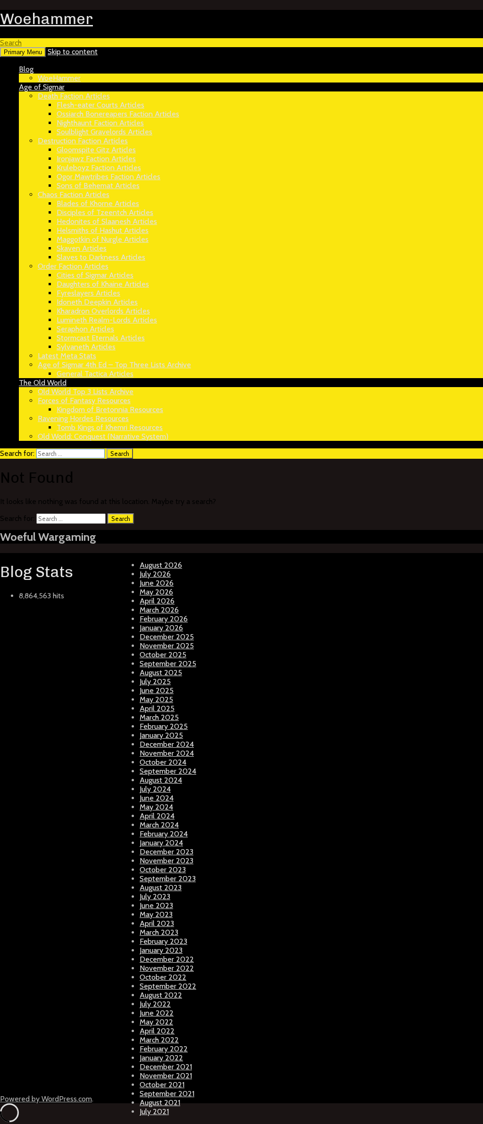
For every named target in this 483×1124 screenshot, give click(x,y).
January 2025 (161, 735)
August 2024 (161, 780)
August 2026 (161, 565)
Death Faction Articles (74, 95)
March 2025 (159, 717)
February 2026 (164, 618)
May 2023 (156, 914)
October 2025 (163, 654)
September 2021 (167, 1093)
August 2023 (161, 887)
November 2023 (166, 860)
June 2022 (157, 1012)
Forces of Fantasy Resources (84, 400)
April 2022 (157, 1030)
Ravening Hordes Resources (83, 418)
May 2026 (156, 591)
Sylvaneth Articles (86, 346)
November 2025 (167, 645)
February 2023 (163, 941)
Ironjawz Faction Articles (96, 158)
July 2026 (155, 574)
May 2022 (156, 1021)
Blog (26, 69)
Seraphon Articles (85, 328)
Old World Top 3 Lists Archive (85, 391)
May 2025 (156, 699)
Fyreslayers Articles (88, 293)
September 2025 (168, 663)
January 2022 (161, 1057)
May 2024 (156, 806)
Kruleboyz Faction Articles (99, 167)
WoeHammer (59, 78)
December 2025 (167, 636)
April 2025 (157, 708)
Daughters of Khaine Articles (103, 284)
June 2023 (156, 905)
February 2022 (164, 1048)
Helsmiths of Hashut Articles (103, 230)
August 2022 (161, 995)
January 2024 (161, 842)
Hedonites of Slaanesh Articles (107, 221)
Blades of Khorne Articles (98, 203)
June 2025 (157, 690)
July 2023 (155, 896)
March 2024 (159, 824)
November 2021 (166, 1075)
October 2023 (163, 869)
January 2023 (161, 950)
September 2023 (168, 878)
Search (11, 42)
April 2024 (157, 815)
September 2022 (168, 986)
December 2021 (166, 1066)
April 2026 (157, 600)
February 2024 (164, 833)
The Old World (43, 382)
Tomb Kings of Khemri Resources (110, 427)
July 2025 (155, 681)
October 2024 (163, 762)
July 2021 (154, 1111)
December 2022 (167, 959)
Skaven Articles (82, 248)
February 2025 (164, 726)
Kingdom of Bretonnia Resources (110, 409)
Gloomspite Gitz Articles (96, 149)
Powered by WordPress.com (46, 1098)
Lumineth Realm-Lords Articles (107, 319)
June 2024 (157, 797)
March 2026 (159, 609)
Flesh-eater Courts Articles (100, 104)
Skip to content (73, 51)
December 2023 (166, 851)
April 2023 (157, 923)
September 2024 (168, 771)
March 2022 (159, 1039)
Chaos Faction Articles (73, 194)
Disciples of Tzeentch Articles (105, 212)
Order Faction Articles (73, 266)
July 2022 (155, 1004)
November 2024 (167, 753)
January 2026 (161, 627)
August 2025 (161, 672)
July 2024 (155, 789)
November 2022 (167, 968)
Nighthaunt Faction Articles (100, 122)
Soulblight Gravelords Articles (104, 131)
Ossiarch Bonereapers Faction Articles (118, 113)
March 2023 (159, 932)
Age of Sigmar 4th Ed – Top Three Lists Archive (114, 364)
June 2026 (157, 583)
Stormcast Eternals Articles (101, 337)
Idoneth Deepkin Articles (97, 302)
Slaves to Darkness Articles (101, 257)
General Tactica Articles (95, 373)
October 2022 (163, 977)
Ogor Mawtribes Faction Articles (108, 176)
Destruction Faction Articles (83, 140)
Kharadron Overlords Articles (103, 310)
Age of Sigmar (42, 87)
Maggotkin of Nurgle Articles (103, 239)
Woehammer (46, 19)
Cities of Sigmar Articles (95, 275)
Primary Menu (23, 52)
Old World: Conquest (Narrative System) (103, 436)
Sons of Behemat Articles (98, 185)
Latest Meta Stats (67, 355)
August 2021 (160, 1102)
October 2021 (162, 1084)
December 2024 (167, 744)
